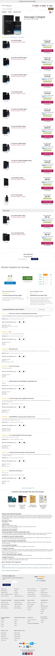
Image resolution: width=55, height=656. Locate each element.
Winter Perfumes (4, 608)
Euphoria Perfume (31, 594)
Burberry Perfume (31, 588)
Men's (10, 12)
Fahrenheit (29, 567)
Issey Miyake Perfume (46, 596)
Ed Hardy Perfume (32, 596)
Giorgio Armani (44, 594)
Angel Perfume (4, 592)
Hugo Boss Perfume (18, 596)
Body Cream (17, 632)
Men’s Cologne (31, 604)
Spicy (2, 622)
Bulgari (15, 590)
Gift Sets (29, 608)
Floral (2, 624)
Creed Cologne (44, 588)
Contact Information (32, 619)
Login (42, 622)
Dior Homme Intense (11, 567)
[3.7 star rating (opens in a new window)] (42, 576)
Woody (2, 621)
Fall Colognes (17, 606)
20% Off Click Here (47, 47)
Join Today (6, 584)
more (3, 566)
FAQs (29, 621)
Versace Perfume (5, 596)
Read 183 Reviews (13, 37)
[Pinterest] (29, 654)
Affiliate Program (44, 606)
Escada (16, 592)
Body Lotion (3, 634)
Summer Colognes (18, 604)
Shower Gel (3, 640)
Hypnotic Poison (16, 564)
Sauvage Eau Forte (21, 567)
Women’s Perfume (32, 602)
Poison (50, 564)
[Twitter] (26, 654)
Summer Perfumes (5, 604)
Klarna (42, 611)
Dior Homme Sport (44, 567)
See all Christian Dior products (10, 570)
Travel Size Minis (5, 638)
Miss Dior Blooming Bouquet (41, 564)
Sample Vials (17, 638)
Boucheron (16, 588)
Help (42, 604)
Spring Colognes (18, 602)
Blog (42, 613)
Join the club (17, 12)
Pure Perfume (17, 636)
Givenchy (16, 594)
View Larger (6, 49)
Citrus (15, 625)
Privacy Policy (44, 608)
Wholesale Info (44, 602)
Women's (4, 12)
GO (51, 8)
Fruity (2, 626)
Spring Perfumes (4, 602)
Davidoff (42, 590)
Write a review (10, 282)
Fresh (15, 623)
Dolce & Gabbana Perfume (7, 594)
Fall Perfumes (4, 606)
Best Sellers (30, 606)
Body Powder (17, 634)
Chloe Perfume (31, 592)
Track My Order (44, 618)
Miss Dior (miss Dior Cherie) (27, 564)
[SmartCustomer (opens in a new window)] (40, 581)
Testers (29, 609)
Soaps (15, 640)
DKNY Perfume (44, 592)
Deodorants (3, 636)
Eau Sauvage (36, 567)
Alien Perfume (4, 590)
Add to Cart (48, 50)
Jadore (9, 564)
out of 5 (40, 578)
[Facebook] (23, 654)
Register (42, 620)
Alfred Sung (3, 588)
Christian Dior (30, 19)
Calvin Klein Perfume (32, 590)
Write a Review (21, 37)
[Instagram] (31, 654)
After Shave (3, 632)
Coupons (43, 609)
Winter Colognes (18, 608)
